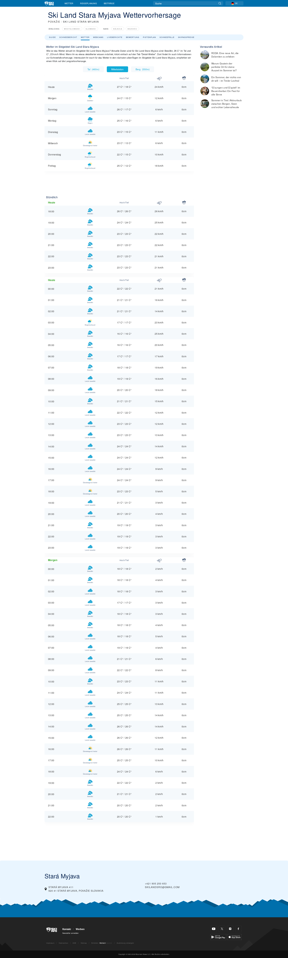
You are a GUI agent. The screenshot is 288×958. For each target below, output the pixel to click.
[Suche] (219, 3)
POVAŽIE (54, 21)
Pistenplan (149, 37)
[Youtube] (213, 929)
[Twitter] (222, 929)
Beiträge (109, 3)
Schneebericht (68, 37)
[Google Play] (218, 936)
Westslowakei (72, 29)
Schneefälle (167, 37)
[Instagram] (230, 929)
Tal (93, 69)
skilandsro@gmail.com (162, 887)
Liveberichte (114, 37)
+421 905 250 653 (156, 883)
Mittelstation (117, 69)
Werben (80, 929)
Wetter (68, 3)
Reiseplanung (88, 3)
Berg (143, 69)
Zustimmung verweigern (125, 943)
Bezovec (132, 29)
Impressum (50, 943)
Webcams (98, 37)
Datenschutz (63, 943)
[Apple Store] (234, 936)
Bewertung (132, 37)
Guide (52, 37)
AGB (74, 943)
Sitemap (84, 943)
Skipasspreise (186, 37)
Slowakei (91, 29)
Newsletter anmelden (70, 933)
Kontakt (66, 929)
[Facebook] (238, 929)
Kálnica (117, 29)
